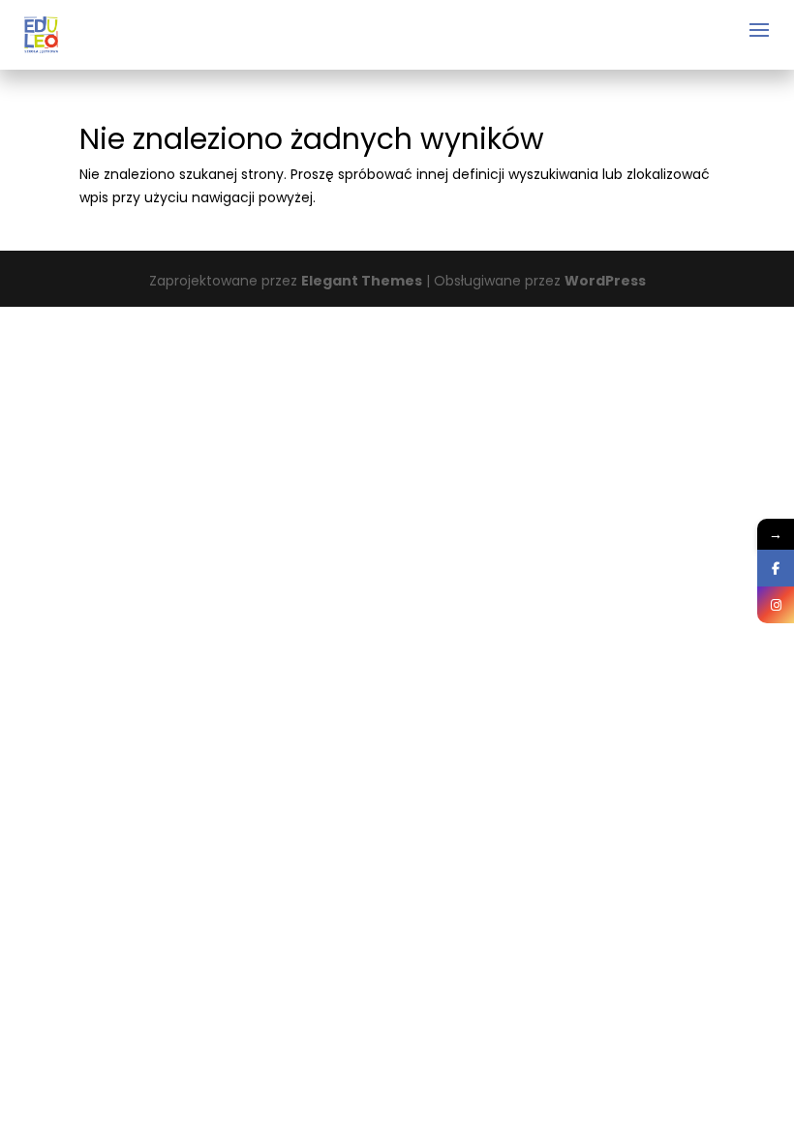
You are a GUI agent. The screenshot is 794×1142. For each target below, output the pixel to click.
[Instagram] (775, 604)
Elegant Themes (361, 280)
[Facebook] (775, 568)
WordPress (605, 280)
